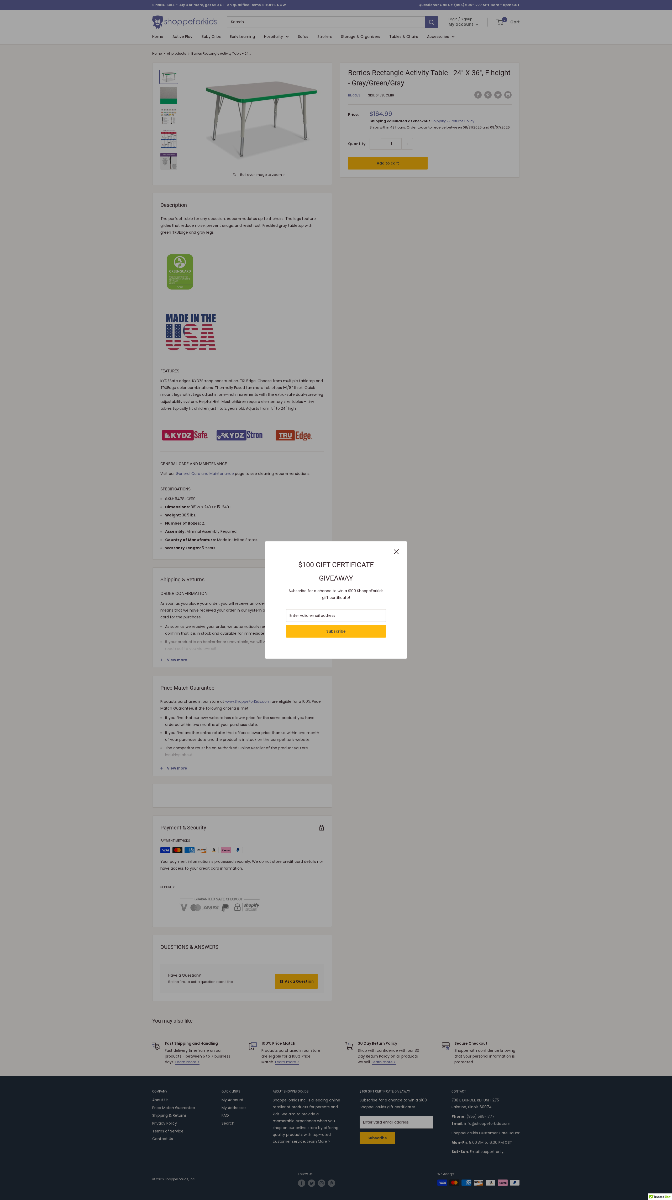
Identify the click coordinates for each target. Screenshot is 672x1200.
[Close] (396, 551)
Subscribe (336, 631)
